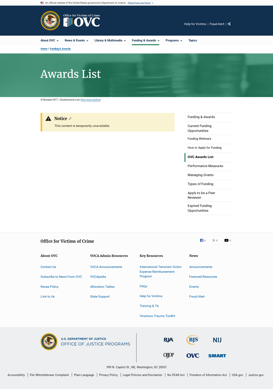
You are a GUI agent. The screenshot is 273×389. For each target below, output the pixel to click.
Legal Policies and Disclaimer (142, 375)
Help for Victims (195, 24)
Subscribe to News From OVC (61, 277)
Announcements (200, 267)
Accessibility (16, 375)
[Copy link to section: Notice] (69, 118)
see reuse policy (90, 99)
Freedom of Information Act (208, 375)
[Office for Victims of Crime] (192, 358)
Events (194, 286)
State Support (100, 296)
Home (44, 48)
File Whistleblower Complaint (49, 375)
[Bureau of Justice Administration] (168, 343)
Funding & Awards (60, 48)
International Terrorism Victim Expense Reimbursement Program (160, 271)
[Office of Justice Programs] (50, 20)
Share (232, 26)
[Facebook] (204, 243)
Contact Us (48, 267)
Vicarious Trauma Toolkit (157, 316)
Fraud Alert (217, 24)
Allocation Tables (102, 286)
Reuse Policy (50, 286)
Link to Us (48, 296)
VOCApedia (98, 277)
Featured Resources (203, 277)
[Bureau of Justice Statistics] (192, 345)
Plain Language (84, 375)
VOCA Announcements (106, 267)
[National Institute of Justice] (217, 343)
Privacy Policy (108, 375)
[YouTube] (228, 243)
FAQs (143, 286)
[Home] (83, 20)
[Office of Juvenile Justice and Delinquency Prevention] (168, 359)
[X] (216, 243)
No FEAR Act (176, 375)
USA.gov (237, 375)
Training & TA (149, 306)
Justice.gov (256, 375)
